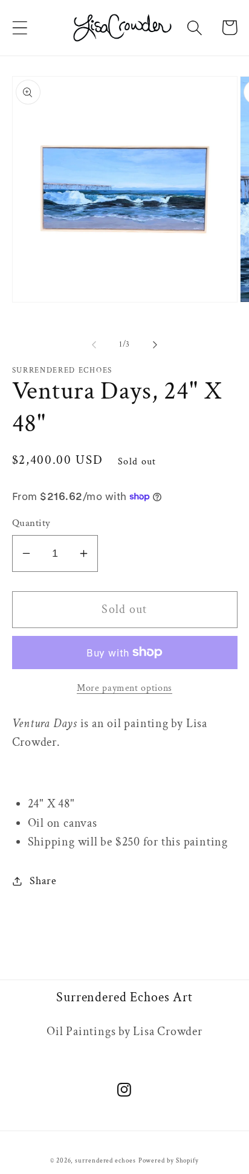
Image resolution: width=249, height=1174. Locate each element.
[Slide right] (155, 345)
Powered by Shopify (168, 1160)
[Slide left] (93, 345)
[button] (19, 27)
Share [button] (43, 881)
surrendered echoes (105, 1160)
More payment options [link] (124, 688)
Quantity (31, 523)
